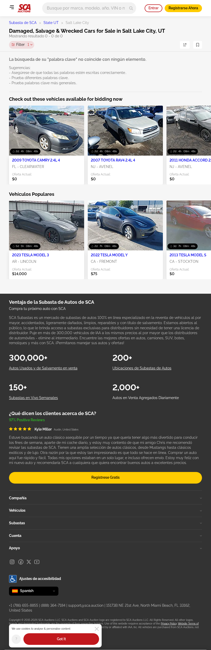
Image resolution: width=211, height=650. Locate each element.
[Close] (96, 629)
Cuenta (15, 536)
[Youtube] (37, 562)
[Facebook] (21, 562)
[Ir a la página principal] (24, 8)
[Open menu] (11, 7)
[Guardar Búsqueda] (197, 45)
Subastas (17, 523)
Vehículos (17, 510)
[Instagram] (12, 562)
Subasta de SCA (23, 23)
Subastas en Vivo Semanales (33, 398)
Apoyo (14, 548)
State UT (51, 23)
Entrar (153, 8)
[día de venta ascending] (185, 45)
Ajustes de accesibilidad (40, 579)
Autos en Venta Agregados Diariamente (145, 398)
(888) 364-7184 (53, 605)
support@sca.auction (85, 605)
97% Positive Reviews (27, 420)
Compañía (18, 498)
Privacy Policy (169, 623)
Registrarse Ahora (183, 8)
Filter (22, 45)
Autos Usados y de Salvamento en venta (43, 368)
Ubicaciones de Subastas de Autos (141, 368)
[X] (29, 562)
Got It (61, 639)
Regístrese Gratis (105, 477)
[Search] (131, 8)
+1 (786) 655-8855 (23, 605)
